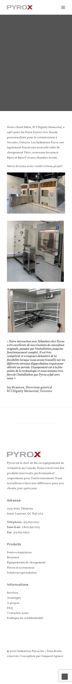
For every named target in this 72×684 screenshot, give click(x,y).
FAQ (10, 608)
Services (12, 593)
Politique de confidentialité (25, 618)
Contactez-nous (17, 613)
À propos (13, 603)
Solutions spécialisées (21, 573)
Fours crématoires (19, 553)
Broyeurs (13, 558)
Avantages (14, 598)
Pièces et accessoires (20, 568)
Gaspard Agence (52, 656)
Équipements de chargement (26, 563)
